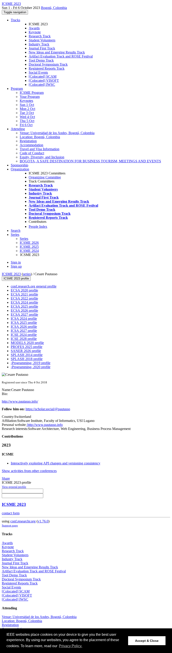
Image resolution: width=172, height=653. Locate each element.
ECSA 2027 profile (24, 314)
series (27, 274)
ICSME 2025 (29, 247)
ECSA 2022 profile (24, 298)
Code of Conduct (32, 153)
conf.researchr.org (23, 521)
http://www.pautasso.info (44, 425)
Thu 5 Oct (27, 121)
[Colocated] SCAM (42, 76)
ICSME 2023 (11, 274)
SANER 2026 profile (26, 351)
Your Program (30, 97)
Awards (34, 28)
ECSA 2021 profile (24, 294)
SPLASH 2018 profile (27, 359)
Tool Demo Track (41, 60)
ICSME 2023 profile (16, 278)
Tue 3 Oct (27, 113)
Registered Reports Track (46, 68)
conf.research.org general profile (33, 286)
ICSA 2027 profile (24, 331)
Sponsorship (19, 165)
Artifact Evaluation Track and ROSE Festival (61, 56)
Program (17, 88)
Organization (20, 169)
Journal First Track (42, 48)
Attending (18, 129)
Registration (28, 141)
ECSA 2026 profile (24, 310)
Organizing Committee (45, 177)
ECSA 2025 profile (24, 306)
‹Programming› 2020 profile (30, 367)
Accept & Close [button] (147, 640)
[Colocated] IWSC (42, 84)
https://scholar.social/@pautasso (48, 409)
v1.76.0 (43, 521)
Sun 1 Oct (27, 105)
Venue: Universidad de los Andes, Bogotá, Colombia (57, 133)
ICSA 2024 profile (24, 318)
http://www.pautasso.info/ (20, 401)
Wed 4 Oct (27, 117)
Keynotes (26, 101)
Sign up (16, 266)
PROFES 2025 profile (26, 347)
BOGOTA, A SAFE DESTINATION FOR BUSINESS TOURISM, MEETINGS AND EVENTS (90, 161)
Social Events (38, 72)
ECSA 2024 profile (24, 302)
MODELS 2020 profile (27, 343)
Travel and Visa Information (39, 149)
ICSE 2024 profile (24, 335)
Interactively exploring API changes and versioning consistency (55, 463)
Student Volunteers (42, 40)
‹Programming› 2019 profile (30, 363)
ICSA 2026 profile (24, 327)
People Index (38, 226)
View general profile (14, 486)
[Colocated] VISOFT (44, 80)
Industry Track (39, 44)
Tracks (15, 20)
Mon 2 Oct (27, 109)
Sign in (16, 262)
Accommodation (31, 145)
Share (6, 478)
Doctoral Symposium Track (48, 64)
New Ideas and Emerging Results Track (57, 52)
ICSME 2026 (29, 243)
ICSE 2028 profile (24, 339)
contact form (10, 513)
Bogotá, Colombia (54, 8)
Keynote (35, 32)
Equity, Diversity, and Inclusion (42, 157)
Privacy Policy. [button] (70, 646)
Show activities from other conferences (29, 471)
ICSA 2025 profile (24, 322)
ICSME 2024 (29, 251)
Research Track (40, 36)
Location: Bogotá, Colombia (40, 137)
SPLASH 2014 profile (27, 355)
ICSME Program (32, 93)
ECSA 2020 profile (24, 290)
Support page (10, 525)
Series (24, 239)
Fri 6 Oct (26, 125)
